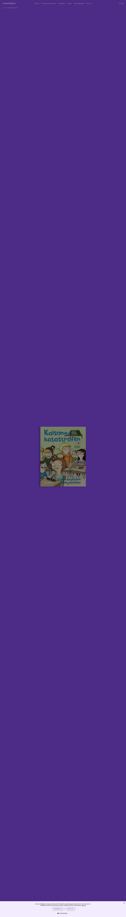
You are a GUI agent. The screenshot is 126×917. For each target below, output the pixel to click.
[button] (63, 913)
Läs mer (83, 905)
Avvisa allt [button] (70, 908)
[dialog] (63, 458)
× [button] (124, 903)
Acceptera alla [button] (58, 908)
